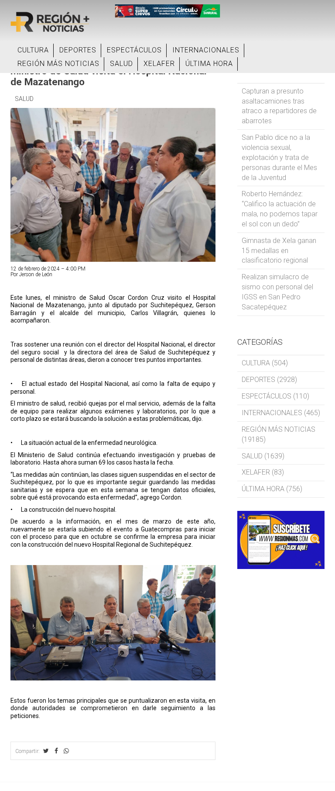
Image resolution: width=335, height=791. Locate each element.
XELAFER (159, 63)
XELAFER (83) (263, 472)
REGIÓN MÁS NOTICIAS (58, 63)
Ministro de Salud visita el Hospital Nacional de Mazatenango (108, 76)
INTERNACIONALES (205, 50)
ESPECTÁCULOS (134, 50)
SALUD (121, 63)
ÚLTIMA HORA (209, 63)
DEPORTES (77, 50)
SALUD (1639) (263, 456)
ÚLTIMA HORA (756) (272, 489)
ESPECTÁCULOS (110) (275, 396)
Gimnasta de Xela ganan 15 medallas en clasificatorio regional (279, 250)
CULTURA (33, 50)
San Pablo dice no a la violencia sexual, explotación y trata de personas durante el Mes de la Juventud (279, 157)
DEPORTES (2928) (269, 379)
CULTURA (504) (265, 363)
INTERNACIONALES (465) (281, 413)
